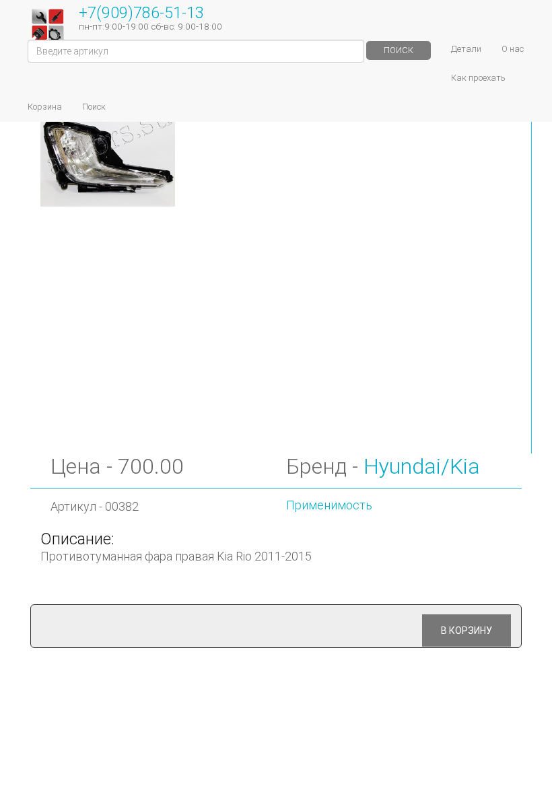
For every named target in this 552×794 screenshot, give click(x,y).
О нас (513, 49)
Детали (466, 49)
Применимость (329, 505)
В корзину (466, 630)
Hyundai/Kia (422, 466)
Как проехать (478, 78)
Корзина (45, 107)
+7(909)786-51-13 (141, 12)
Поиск (398, 50)
